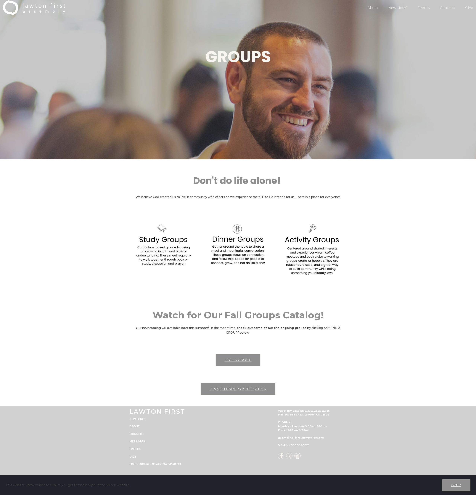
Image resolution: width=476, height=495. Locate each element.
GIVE (132, 457)
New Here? (398, 8)
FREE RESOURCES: (155, 464)
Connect (447, 8)
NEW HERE (136, 419)
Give (469, 8)
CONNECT (136, 434)
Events (424, 8)
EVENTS (134, 449)
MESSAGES (137, 441)
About (372, 8)
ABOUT (134, 426)
